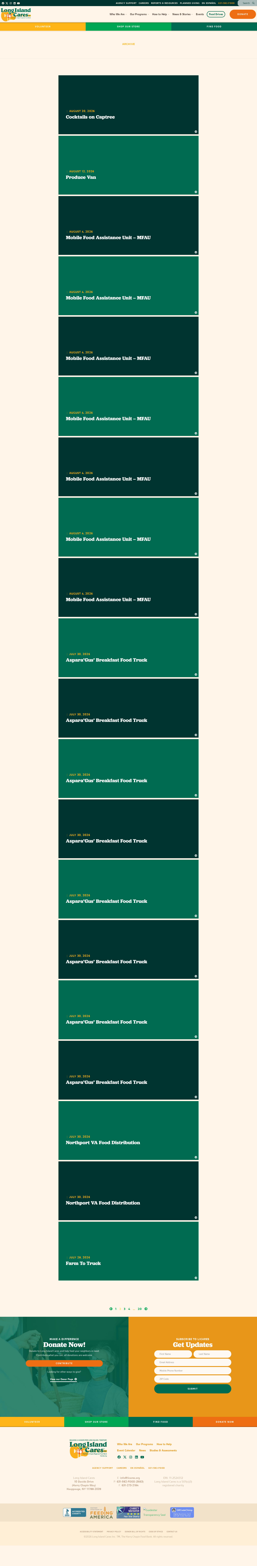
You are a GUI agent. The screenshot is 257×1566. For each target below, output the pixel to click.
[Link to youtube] (18, 3)
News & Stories (181, 14)
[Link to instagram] (10, 3)
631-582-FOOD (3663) (130, 1481)
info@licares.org (130, 1478)
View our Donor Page (62, 1379)
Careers (144, 3)
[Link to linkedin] (14, 3)
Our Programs (138, 14)
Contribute (64, 1363)
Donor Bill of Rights (135, 1531)
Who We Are (117, 14)
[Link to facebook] (2, 3)
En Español (209, 3)
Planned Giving (190, 3)
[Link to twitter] (6, 2)
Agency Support (126, 3)
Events (200, 14)
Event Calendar (126, 1450)
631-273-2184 (130, 1485)
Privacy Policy (114, 1531)
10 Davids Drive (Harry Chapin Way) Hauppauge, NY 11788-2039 (84, 1485)
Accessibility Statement (91, 1531)
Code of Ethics (156, 1531)
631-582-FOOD (226, 3)
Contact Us (172, 1531)
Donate (242, 14)
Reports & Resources (164, 3)
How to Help (159, 14)
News (142, 1450)
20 (140, 1309)
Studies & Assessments (163, 1450)
